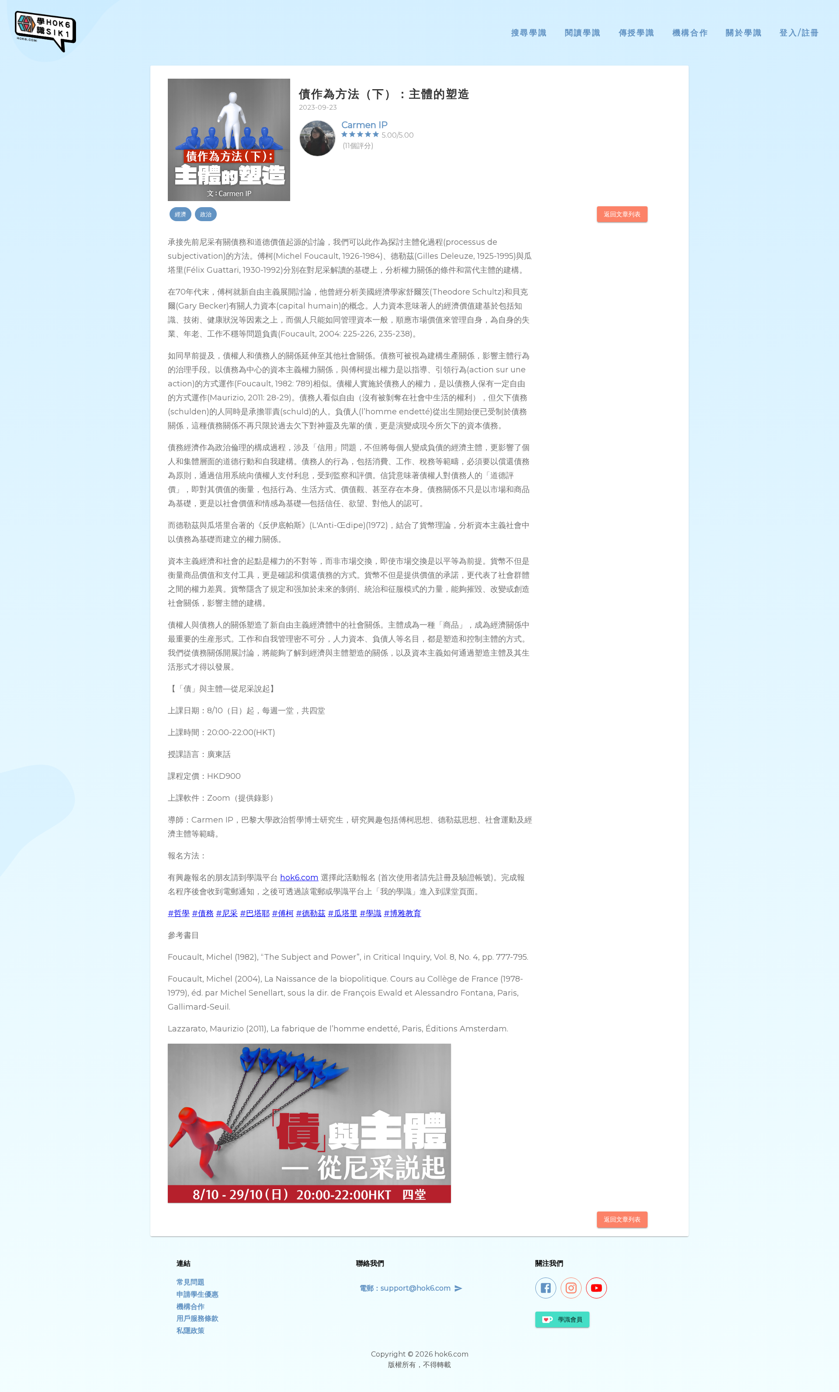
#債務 (203, 913)
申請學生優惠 (197, 1294)
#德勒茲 (311, 913)
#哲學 (179, 913)
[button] (180, 214)
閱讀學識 (583, 33)
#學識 (370, 913)
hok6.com (299, 877)
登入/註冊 (800, 33)
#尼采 (227, 913)
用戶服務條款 (197, 1318)
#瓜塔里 (342, 913)
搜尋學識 (529, 33)
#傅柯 (283, 913)
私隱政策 (191, 1330)
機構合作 (691, 33)
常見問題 (191, 1282)
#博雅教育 (402, 913)
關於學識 (744, 33)
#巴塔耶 (255, 913)
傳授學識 (637, 33)
